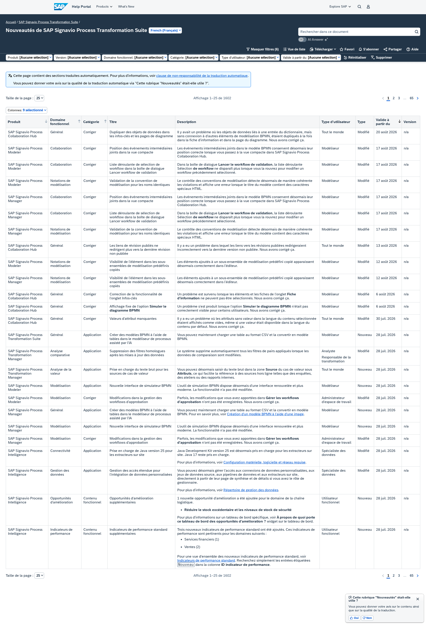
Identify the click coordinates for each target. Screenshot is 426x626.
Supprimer (381, 57)
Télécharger (321, 49)
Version (410, 122)
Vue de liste (294, 49)
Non (367, 618)
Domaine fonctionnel (59, 122)
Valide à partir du (383, 122)
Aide (412, 49)
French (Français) (164, 30)
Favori (347, 49)
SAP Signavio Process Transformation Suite (48, 22)
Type (361, 122)
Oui (354, 618)
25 (38, 98)
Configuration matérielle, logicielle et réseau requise (264, 462)
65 (411, 98)
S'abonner (369, 49)
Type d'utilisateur (335, 122)
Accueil (11, 22)
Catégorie (91, 122)
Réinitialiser (355, 57)
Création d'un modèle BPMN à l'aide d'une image (265, 414)
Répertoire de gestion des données (250, 490)
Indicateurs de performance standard (206, 560)
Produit (14, 122)
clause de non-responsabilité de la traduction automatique (202, 76)
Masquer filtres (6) (263, 49)
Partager (393, 49)
